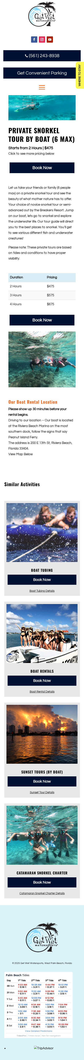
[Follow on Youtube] (50, 39)
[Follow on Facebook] (34, 39)
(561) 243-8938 (42, 55)
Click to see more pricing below (31, 153)
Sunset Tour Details (42, 792)
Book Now (42, 168)
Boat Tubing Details (42, 590)
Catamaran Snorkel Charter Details (42, 893)
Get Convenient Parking (42, 73)
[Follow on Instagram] (42, 39)
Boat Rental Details (42, 691)
